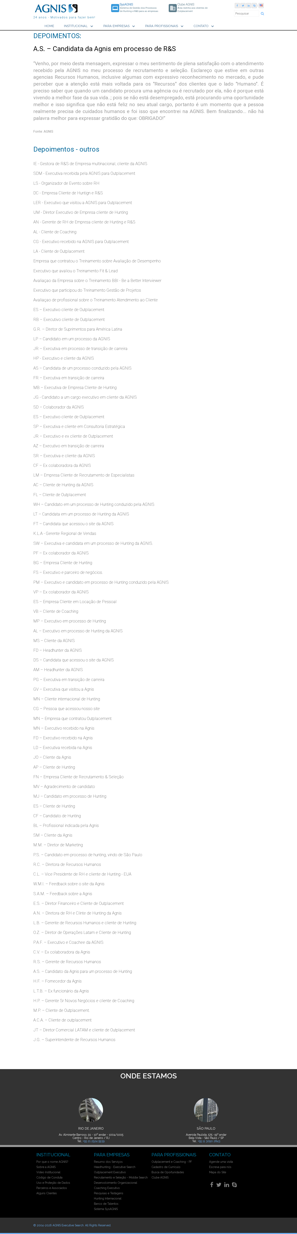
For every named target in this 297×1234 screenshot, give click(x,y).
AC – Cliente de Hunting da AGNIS (63, 484)
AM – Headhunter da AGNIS (58, 669)
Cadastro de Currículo (166, 1167)
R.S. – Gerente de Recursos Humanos (67, 961)
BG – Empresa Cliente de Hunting (62, 562)
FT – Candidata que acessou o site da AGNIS (73, 523)
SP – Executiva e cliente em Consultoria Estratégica (79, 426)
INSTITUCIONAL (79, 26)
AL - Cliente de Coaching (54, 231)
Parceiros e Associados (51, 1188)
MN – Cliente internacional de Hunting (66, 699)
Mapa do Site (217, 1172)
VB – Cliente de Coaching (55, 611)
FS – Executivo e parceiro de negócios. (68, 572)
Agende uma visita (221, 1161)
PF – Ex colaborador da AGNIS (61, 553)
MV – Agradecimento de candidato (64, 786)
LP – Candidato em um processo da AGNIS (71, 338)
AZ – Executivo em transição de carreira (68, 445)
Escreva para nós (220, 1167)
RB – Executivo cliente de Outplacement (69, 319)
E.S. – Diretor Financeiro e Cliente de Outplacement (78, 903)
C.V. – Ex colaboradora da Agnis (61, 952)
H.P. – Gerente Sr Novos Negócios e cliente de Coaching (83, 1000)
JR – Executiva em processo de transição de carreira (80, 348)
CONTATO (204, 26)
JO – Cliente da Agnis (52, 757)
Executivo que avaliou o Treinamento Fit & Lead (75, 270)
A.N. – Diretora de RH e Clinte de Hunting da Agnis (77, 913)
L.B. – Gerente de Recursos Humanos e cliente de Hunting (84, 922)
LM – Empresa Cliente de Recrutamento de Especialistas (83, 475)
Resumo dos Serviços (108, 1161)
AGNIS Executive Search (68, 1225)
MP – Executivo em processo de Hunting (69, 621)
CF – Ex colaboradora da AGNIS (62, 465)
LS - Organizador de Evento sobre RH (66, 183)
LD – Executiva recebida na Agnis (62, 747)
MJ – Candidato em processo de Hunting (69, 796)
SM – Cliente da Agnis (52, 835)
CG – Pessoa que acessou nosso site (66, 708)
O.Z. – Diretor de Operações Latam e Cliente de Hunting (82, 932)
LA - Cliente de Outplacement (58, 251)
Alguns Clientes (46, 1193)
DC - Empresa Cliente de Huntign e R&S (68, 193)
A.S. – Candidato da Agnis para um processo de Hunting (82, 971)
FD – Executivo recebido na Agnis (63, 737)
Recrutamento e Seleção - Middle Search (121, 1177)
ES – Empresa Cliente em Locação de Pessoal (75, 601)
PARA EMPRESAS (119, 26)
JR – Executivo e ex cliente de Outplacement (73, 436)
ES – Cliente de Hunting (54, 806)
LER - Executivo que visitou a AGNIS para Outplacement (82, 202)
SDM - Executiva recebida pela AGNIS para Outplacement (84, 173)
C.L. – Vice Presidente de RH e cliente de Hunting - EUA (82, 874)
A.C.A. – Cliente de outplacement (62, 1020)
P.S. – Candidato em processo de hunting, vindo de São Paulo (87, 854)
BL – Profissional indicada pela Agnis (66, 825)
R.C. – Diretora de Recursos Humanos (67, 864)
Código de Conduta (49, 1177)
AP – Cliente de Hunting (54, 767)
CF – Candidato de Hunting (57, 815)
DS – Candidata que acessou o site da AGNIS (73, 660)
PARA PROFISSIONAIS (164, 26)
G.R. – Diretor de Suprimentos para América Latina (77, 329)
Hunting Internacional (107, 1198)
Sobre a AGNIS (46, 1167)
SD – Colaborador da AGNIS (58, 407)
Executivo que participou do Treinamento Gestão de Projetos (87, 290)
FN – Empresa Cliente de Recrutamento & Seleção (78, 776)
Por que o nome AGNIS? (52, 1161)
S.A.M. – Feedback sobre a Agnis (62, 893)
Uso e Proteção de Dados (53, 1182)
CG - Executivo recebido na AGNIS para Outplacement (81, 241)
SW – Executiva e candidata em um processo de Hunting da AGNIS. (93, 543)
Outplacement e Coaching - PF (172, 1161)
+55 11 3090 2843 (209, 1141)
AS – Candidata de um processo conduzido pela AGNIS (82, 368)
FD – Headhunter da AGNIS (57, 650)
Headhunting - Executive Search (114, 1167)
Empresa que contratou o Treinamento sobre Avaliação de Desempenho (97, 261)
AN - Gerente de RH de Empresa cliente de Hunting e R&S (84, 222)
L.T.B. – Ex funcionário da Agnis (61, 991)
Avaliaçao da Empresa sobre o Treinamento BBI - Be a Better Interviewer (97, 280)
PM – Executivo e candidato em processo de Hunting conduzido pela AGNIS (101, 582)
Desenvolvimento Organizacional (115, 1182)
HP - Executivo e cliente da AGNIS (63, 358)
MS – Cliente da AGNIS (54, 640)
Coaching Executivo (107, 1188)
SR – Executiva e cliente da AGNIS (64, 455)
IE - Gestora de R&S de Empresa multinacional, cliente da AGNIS (90, 163)
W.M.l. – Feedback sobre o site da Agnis (68, 883)
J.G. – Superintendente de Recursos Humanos (74, 1039)
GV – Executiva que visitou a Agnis (63, 689)
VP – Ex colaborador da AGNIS (61, 592)
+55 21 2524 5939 (94, 1141)
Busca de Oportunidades (168, 1172)
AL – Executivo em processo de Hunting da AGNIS (78, 631)
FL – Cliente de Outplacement (59, 494)
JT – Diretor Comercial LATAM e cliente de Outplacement (84, 1030)
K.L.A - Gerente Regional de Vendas (64, 533)
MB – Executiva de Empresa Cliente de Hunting (75, 387)
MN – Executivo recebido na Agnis (63, 728)
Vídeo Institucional (48, 1172)
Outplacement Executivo (110, 1172)
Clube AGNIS (160, 1177)
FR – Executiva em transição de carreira (68, 377)
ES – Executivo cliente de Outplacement (68, 309)
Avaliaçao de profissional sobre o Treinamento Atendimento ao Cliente (95, 300)
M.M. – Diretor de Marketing (58, 844)
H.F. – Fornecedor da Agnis (57, 981)
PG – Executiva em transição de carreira (68, 679)
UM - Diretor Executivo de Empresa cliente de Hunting (80, 212)
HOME (49, 26)
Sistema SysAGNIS (106, 1209)
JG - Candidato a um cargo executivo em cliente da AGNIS (85, 397)
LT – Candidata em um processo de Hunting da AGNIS (81, 514)
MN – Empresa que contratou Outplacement (72, 718)
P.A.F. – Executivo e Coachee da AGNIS (68, 942)
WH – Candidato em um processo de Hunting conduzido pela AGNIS (93, 504)
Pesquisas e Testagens (108, 1193)
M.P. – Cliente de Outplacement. (61, 1010)
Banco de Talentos (106, 1203)
